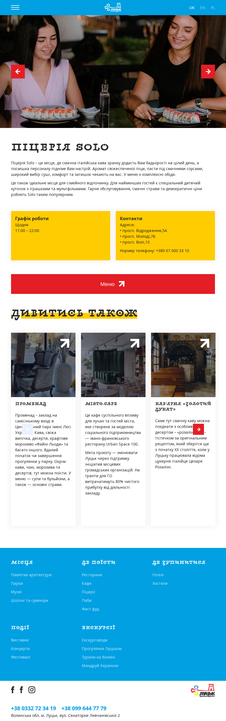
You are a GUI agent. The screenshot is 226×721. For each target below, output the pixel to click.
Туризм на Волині (98, 657)
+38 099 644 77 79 (83, 708)
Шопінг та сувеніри (29, 600)
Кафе (87, 583)
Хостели (160, 583)
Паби (87, 600)
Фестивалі (20, 657)
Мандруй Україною (100, 665)
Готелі (158, 574)
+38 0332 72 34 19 (33, 708)
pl (213, 7)
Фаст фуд (90, 608)
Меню (107, 284)
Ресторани (92, 574)
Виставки (20, 640)
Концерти (20, 648)
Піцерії (88, 591)
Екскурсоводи (94, 640)
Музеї (16, 591)
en (202, 7)
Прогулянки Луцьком (102, 648)
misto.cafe (101, 404)
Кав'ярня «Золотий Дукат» (183, 406)
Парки (17, 583)
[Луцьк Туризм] (113, 7)
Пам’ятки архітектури (31, 574)
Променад (30, 404)
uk (192, 7)
